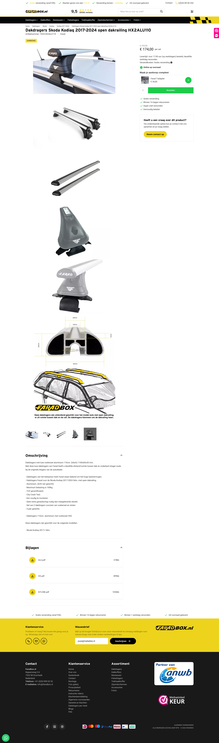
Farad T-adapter (158, 78)
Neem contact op (155, 134)
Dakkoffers (45, 20)
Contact (168, 3)
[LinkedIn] (54, 726)
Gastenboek (73, 675)
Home (27, 26)
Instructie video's (76, 693)
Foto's (136, 20)
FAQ (70, 712)
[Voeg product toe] (188, 80)
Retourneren (73, 690)
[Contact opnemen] (28, 641)
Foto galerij (73, 684)
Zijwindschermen (105, 20)
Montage (72, 681)
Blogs (71, 709)
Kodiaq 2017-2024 (63, 26)
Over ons (72, 672)
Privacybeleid (74, 687)
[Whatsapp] (44, 641)
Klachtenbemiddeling (77, 696)
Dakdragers (30, 20)
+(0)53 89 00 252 (186, 3)
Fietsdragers (73, 20)
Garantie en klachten (77, 702)
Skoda (45, 26)
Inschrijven (120, 641)
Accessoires (123, 20)
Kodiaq (51, 26)
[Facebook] (47, 726)
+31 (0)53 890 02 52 (44, 681)
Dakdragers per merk (77, 706)
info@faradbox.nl (45, 684)
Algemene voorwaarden (79, 699)
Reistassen (58, 20)
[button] (171, 90)
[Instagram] (62, 726)
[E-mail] (36, 641)
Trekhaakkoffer (88, 20)
